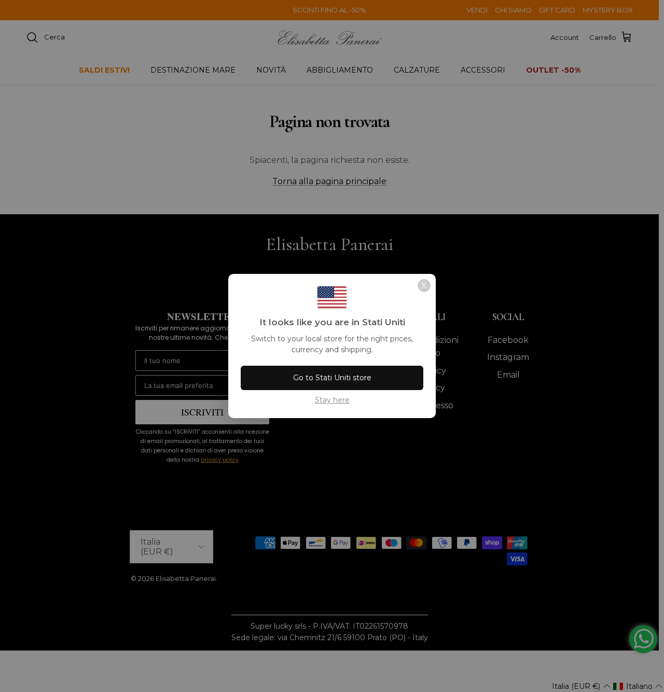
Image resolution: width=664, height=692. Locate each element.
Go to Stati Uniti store (332, 377)
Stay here (332, 400)
